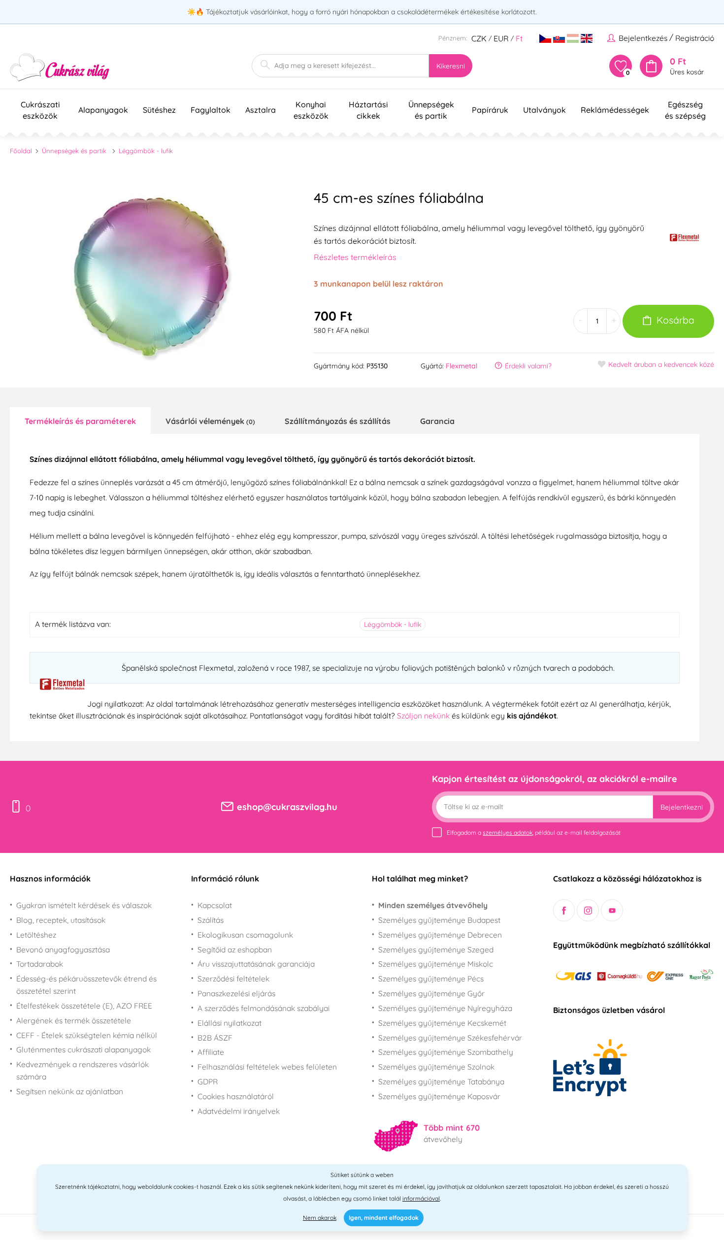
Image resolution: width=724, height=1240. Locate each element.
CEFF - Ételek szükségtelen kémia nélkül (86, 1035)
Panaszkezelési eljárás (236, 993)
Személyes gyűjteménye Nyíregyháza (445, 1008)
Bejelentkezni (681, 807)
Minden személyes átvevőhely (433, 905)
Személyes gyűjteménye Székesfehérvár (450, 1038)
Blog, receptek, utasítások (60, 920)
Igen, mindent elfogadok (384, 1217)
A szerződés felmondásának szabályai (263, 1008)
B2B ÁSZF (214, 1038)
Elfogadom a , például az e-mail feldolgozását (534, 832)
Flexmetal (461, 365)
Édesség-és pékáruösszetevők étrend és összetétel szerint (86, 985)
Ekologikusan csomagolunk (245, 935)
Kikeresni (450, 66)
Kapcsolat (214, 905)
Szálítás (210, 920)
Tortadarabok (39, 964)
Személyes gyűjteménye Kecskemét (442, 1023)
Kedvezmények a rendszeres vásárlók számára (82, 1070)
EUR (501, 38)
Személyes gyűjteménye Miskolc (435, 964)
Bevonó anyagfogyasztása (63, 949)
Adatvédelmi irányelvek (238, 1111)
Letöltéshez (36, 935)
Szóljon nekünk (423, 715)
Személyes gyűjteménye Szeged (436, 949)
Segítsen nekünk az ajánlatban (69, 1091)
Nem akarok (319, 1217)
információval (421, 1198)
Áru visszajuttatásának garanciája (256, 964)
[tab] (80, 420)
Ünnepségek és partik (74, 151)
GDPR (207, 1081)
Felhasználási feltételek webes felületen (267, 1067)
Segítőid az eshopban (234, 949)
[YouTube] (612, 910)
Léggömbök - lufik (146, 151)
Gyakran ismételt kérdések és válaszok (84, 905)
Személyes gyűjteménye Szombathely (445, 1052)
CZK (479, 38)
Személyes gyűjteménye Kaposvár (439, 1096)
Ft (519, 38)
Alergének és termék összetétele (73, 1020)
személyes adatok (507, 832)
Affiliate (210, 1052)
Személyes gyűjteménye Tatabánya (441, 1081)
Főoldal (21, 151)
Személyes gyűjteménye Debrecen (440, 935)
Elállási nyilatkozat (229, 1023)
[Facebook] (564, 910)
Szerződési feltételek (233, 978)
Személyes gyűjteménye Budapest (439, 920)
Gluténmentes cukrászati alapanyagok (83, 1049)
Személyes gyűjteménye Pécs (431, 978)
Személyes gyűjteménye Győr (431, 993)
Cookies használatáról (235, 1096)
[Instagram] (588, 910)
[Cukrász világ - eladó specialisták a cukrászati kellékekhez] (60, 68)
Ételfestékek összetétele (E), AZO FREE (84, 1006)
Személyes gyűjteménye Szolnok (436, 1067)
